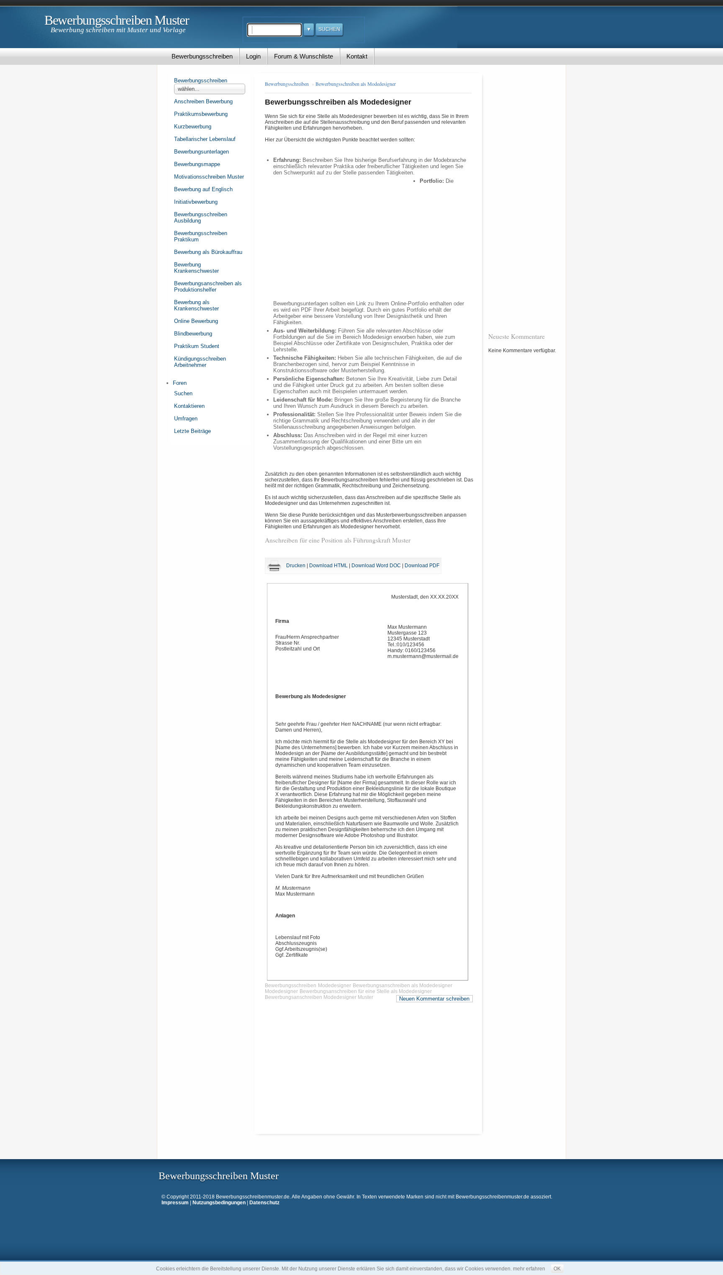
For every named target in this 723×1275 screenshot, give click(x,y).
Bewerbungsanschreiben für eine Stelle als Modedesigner (366, 991)
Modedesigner (334, 985)
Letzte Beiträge (192, 431)
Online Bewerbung (196, 321)
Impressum (175, 1203)
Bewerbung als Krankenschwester (196, 305)
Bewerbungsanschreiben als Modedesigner (402, 985)
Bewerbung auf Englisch (203, 189)
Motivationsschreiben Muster (209, 177)
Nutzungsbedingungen (219, 1203)
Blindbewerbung (193, 333)
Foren (180, 383)
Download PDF (422, 565)
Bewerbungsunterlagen (201, 151)
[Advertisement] (346, 237)
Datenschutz (264, 1203)
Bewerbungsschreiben (202, 56)
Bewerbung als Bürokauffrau (208, 252)
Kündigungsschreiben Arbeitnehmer (200, 362)
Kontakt (356, 56)
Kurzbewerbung (192, 126)
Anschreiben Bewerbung (203, 101)
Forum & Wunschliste (303, 56)
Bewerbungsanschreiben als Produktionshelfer (208, 286)
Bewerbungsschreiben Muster (116, 20)
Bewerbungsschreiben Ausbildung (200, 217)
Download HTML (328, 565)
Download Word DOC (376, 565)
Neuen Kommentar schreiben (434, 999)
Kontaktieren (189, 406)
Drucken (295, 565)
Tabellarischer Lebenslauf (205, 139)
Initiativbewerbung (196, 202)
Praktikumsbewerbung (201, 114)
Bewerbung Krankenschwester (196, 267)
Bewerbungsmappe (197, 164)
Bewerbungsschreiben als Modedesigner (355, 83)
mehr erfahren (529, 1269)
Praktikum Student (196, 346)
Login (253, 56)
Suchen (183, 393)
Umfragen (185, 418)
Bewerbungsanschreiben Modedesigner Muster (319, 997)
